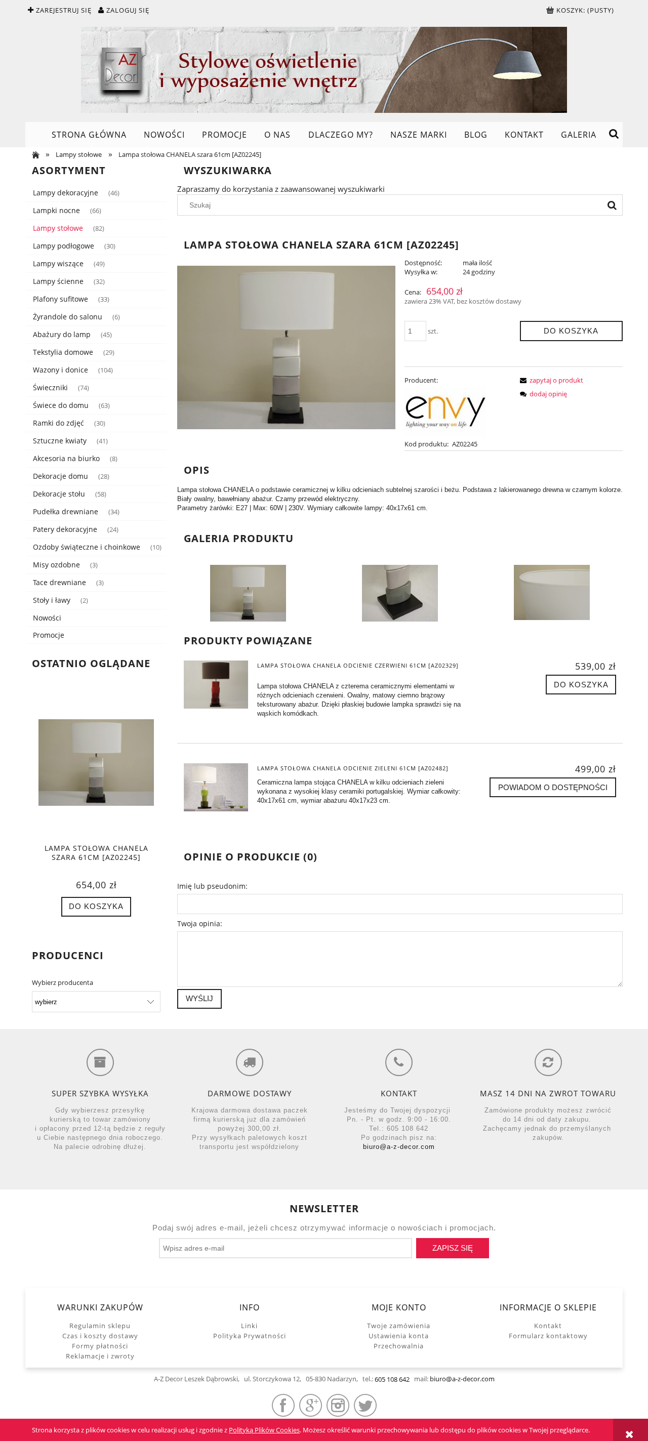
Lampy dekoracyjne (65, 192)
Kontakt (548, 1325)
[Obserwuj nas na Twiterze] (365, 1405)
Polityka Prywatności (249, 1335)
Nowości (47, 618)
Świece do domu (61, 405)
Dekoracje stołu (59, 494)
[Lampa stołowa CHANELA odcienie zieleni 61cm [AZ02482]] (216, 787)
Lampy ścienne (58, 281)
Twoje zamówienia (398, 1325)
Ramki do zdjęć (58, 423)
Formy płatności (100, 1345)
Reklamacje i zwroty (100, 1356)
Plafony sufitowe (60, 299)
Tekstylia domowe (63, 352)
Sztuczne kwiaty (60, 440)
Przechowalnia (399, 1345)
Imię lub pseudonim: (212, 886)
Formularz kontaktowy (548, 1335)
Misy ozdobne (56, 564)
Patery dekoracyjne (65, 529)
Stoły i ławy (51, 600)
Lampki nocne (56, 210)
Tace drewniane (59, 582)
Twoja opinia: (199, 923)
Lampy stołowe (58, 228)
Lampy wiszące (58, 263)
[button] (549, 380)
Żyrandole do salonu (67, 316)
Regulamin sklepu (100, 1325)
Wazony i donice (60, 370)
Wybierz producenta (62, 982)
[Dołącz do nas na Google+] (310, 1405)
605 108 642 (392, 1379)
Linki (249, 1325)
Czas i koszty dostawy (100, 1335)
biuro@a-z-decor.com (399, 1146)
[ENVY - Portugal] (444, 411)
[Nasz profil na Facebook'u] (283, 1405)
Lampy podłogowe (63, 246)
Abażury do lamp (62, 334)
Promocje (48, 635)
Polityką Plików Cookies (264, 1429)
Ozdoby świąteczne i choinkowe (86, 547)
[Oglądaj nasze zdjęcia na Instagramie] (338, 1405)
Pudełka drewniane (65, 511)
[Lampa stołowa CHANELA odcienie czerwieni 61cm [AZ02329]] (216, 685)
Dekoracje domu (60, 476)
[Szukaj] (612, 205)
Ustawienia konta (399, 1335)
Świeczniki (50, 387)
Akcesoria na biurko (66, 458)
